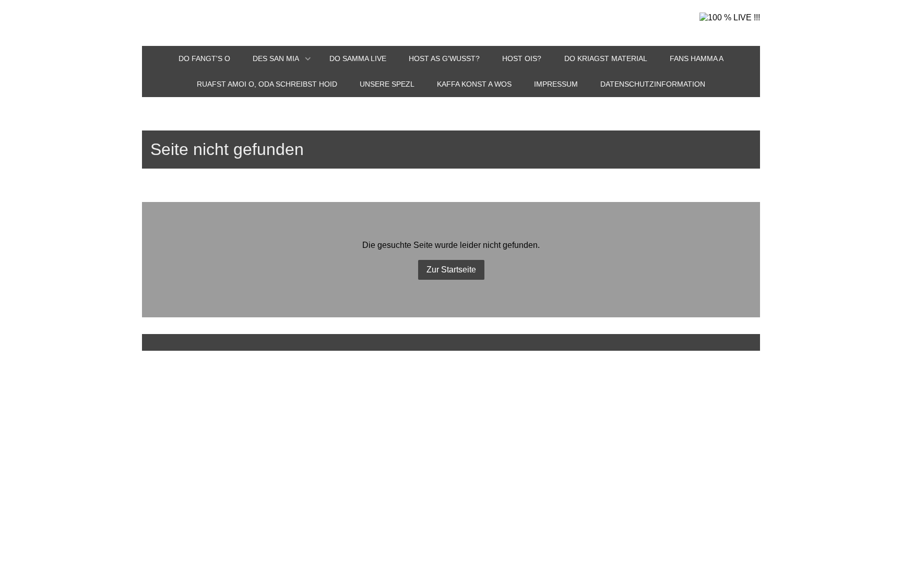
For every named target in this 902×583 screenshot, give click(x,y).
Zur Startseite (451, 269)
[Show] (308, 59)
